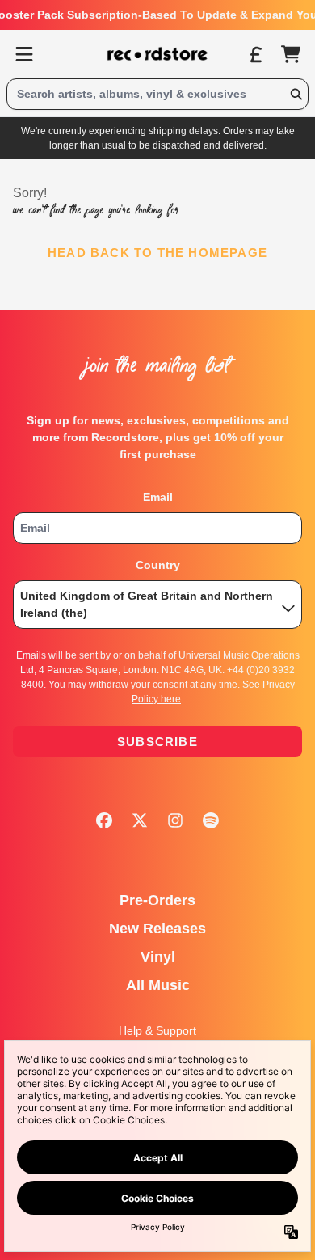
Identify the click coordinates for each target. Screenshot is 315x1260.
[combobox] (157, 94)
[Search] (296, 94)
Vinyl (158, 957)
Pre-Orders (157, 900)
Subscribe (157, 741)
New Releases (157, 929)
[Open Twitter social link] (140, 820)
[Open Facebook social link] (104, 820)
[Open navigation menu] (24, 54)
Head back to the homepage (157, 252)
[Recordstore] (157, 54)
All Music (158, 985)
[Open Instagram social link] (175, 820)
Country (158, 564)
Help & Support (157, 1030)
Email (158, 497)
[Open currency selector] (255, 54)
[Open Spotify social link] (211, 820)
